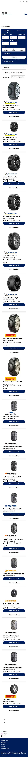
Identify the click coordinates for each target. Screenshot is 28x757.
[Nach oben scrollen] (24, 754)
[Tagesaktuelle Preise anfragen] (26, 1)
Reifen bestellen (13, 112)
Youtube (4, 736)
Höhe (11, 34)
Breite (4, 34)
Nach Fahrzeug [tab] (21, 31)
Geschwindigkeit (14, 40)
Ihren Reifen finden (6, 26)
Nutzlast (4, 40)
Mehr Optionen (7, 53)
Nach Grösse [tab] (7, 31)
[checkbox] (6, 50)
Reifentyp (4, 47)
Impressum (3, 742)
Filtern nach (6, 67)
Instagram (4, 733)
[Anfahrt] (23, 1)
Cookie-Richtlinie (4, 740)
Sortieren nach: (6, 77)
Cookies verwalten (5, 748)
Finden (13, 57)
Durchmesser (21, 34)
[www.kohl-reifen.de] (5, 13)
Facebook (4, 731)
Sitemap (3, 744)
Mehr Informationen (14, 116)
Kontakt (3, 746)
